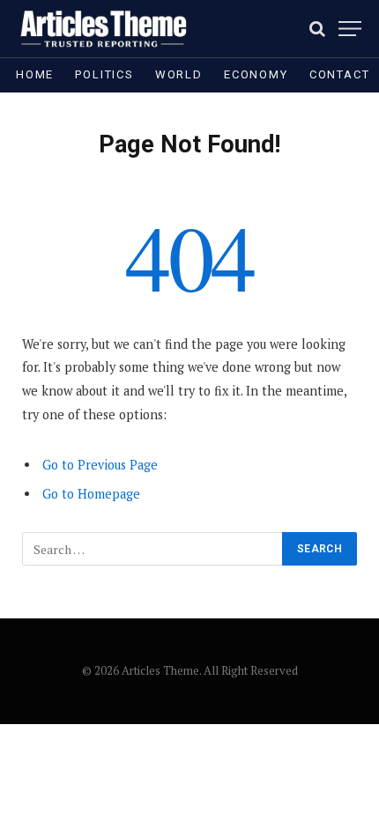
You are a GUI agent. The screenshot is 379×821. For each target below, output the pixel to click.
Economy (256, 74)
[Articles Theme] (103, 28)
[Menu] (349, 28)
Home (35, 74)
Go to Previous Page (100, 464)
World (179, 74)
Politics (104, 74)
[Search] (317, 28)
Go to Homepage (91, 493)
